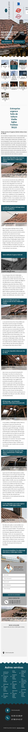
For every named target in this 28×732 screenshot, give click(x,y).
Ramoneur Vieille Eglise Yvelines (14, 677)
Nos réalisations (6, 41)
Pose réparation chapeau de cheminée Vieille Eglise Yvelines (23, 683)
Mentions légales (20, 728)
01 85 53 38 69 (9, 6)
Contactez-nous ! (19, 41)
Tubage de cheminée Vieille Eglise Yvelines (23, 674)
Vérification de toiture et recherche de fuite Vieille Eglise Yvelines (6, 677)
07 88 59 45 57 (9, 15)
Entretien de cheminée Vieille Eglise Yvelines (14, 685)
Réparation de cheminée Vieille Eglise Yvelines (14, 694)
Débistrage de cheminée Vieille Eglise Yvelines (5, 688)
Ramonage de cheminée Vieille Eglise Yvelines (23, 693)
